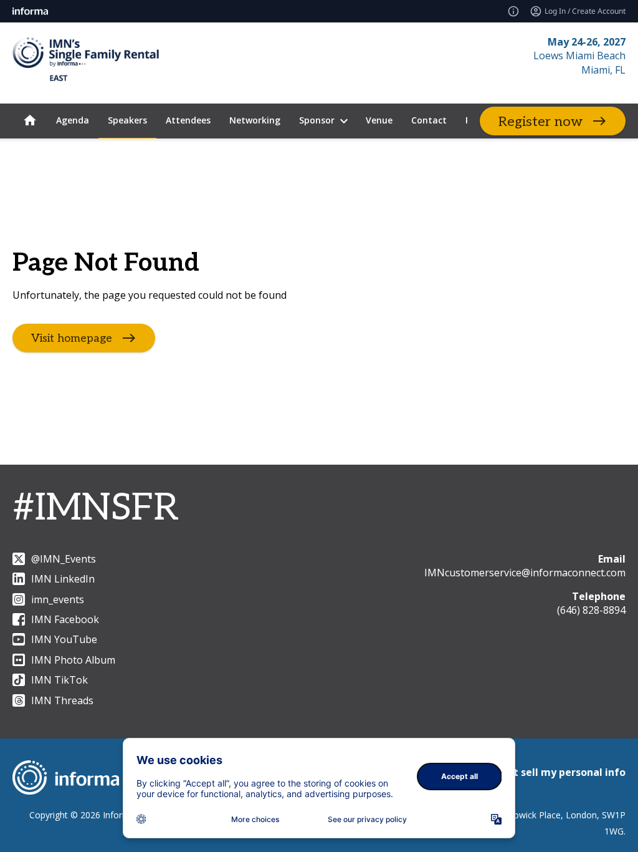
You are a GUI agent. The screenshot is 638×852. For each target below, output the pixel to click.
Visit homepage (71, 337)
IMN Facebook (65, 619)
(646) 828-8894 (591, 610)
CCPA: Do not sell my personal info (540, 772)
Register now (540, 122)
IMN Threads (62, 700)
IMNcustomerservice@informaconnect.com (525, 572)
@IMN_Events (63, 559)
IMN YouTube (64, 639)
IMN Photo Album (73, 660)
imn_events (57, 599)
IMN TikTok (59, 680)
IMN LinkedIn (63, 579)
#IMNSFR (95, 508)
